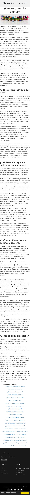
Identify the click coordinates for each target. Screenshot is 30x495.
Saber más (4, 459)
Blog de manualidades (23, 468)
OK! (25, 492)
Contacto (4, 470)
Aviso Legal (5, 473)
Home (3, 468)
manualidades (21, 475)
